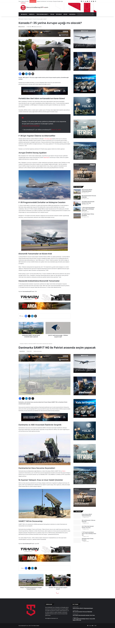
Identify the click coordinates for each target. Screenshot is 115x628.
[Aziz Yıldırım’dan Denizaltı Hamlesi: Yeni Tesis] (77, 203)
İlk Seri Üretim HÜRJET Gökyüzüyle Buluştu (87, 190)
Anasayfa (21, 19)
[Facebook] (20, 74)
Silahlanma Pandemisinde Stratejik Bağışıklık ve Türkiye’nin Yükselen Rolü (52, 1)
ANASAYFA (24, 14)
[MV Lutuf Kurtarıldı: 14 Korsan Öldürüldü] (77, 197)
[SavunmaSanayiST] (57, 7)
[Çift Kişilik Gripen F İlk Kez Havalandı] (77, 215)
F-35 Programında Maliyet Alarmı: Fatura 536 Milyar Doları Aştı (88, 209)
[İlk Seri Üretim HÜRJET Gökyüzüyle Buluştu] (77, 191)
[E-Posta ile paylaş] (32, 74)
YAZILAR (52, 14)
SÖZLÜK (65, 14)
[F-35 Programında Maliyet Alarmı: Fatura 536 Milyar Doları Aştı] (77, 209)
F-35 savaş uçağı (48, 138)
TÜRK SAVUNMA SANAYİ (42, 14)
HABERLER (31, 14)
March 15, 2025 (56, 129)
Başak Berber (22, 26)
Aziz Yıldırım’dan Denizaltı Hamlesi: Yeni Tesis (88, 202)
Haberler (26, 19)
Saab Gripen (47, 157)
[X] (23, 74)
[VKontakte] (29, 74)
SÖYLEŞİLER (59, 14)
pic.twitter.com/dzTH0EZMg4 (31, 126)
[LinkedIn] (26, 74)
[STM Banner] (44, 91)
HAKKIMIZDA (72, 14)
